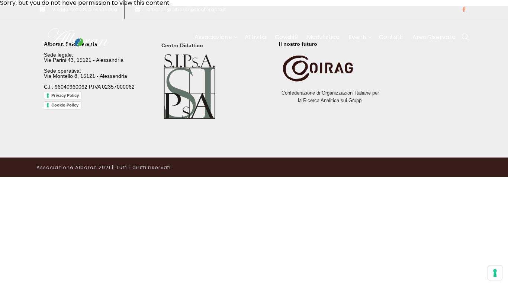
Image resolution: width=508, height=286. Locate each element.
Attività (255, 37)
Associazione (213, 37)
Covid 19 (286, 37)
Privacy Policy (65, 95)
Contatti (391, 37)
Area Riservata (434, 37)
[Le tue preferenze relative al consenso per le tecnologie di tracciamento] (495, 273)
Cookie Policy (64, 105)
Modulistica (323, 37)
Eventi (357, 37)
